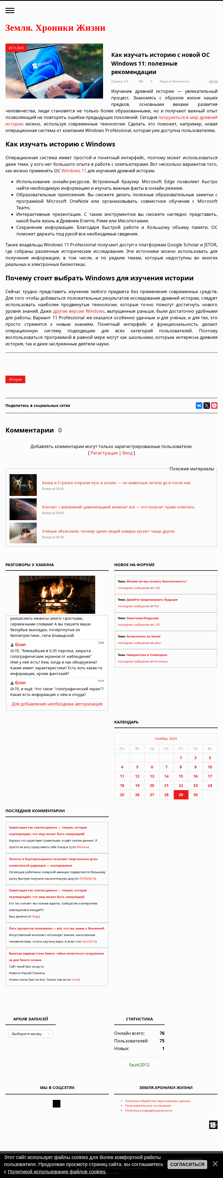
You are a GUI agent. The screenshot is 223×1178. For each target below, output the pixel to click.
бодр (35, 916)
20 (152, 785)
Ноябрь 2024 (166, 738)
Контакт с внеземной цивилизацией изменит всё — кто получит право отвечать (118, 507)
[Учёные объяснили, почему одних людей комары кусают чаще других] (23, 542)
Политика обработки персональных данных (158, 1101)
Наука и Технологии (174, 81)
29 (181, 794)
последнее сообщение (134, 588)
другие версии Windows (79, 311)
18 (122, 785)
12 (137, 776)
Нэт (156, 606)
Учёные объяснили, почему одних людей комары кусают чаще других (108, 531)
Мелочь (82, 847)
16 (195, 776)
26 (137, 794)
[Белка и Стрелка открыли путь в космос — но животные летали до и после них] (23, 494)
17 (210, 776)
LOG (157, 588)
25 (122, 794)
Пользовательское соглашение (148, 1105)
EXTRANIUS (87, 879)
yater (157, 643)
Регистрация (104, 453)
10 (210, 766)
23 (195, 785)
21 (166, 785)
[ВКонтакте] (199, 405)
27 (152, 794)
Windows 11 (73, 171)
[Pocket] (214, 405)
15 (181, 776)
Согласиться (187, 1164)
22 (181, 785)
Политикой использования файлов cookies (57, 1171)
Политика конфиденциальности (148, 1110)
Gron (75, 979)
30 (195, 794)
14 (166, 776)
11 (122, 776)
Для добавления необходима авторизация (57, 704)
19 (137, 785)
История (15, 379)
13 (152, 776)
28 (166, 794)
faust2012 (89, 941)
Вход (127, 453)
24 (210, 785)
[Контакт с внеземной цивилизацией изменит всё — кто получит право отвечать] (23, 518)
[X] (206, 405)
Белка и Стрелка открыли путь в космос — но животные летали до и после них (116, 482)
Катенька (161, 661)
